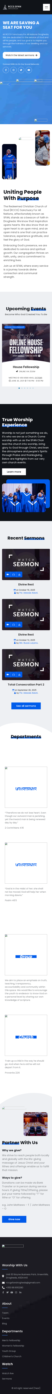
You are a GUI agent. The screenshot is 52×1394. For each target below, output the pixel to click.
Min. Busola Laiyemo (28, 643)
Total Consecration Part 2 (26, 684)
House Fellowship (14, 327)
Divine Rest (26, 584)
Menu (46, 7)
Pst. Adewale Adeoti (28, 593)
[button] (19, 388)
